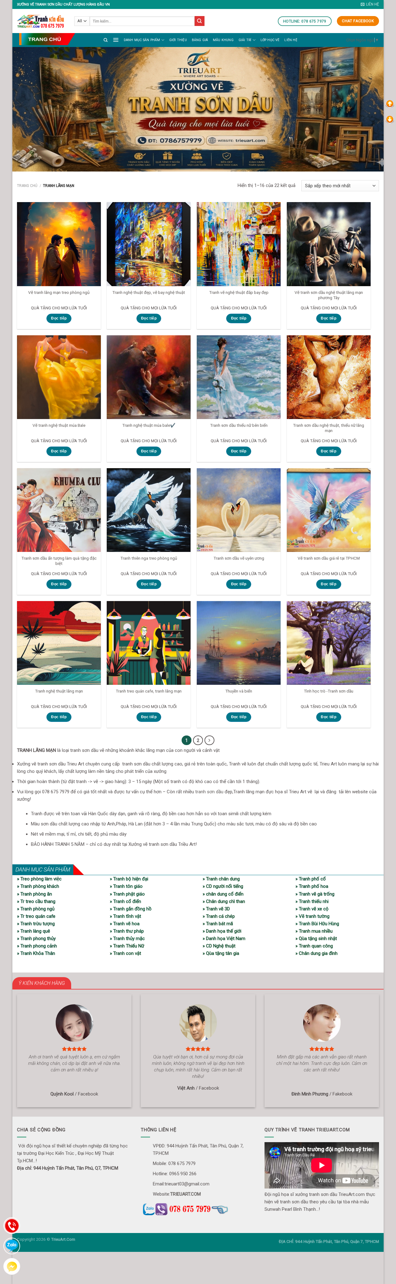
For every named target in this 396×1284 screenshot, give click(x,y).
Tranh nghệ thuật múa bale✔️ (148, 425)
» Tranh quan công (314, 946)
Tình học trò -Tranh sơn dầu (328, 691)
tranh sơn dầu (209, 792)
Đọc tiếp (59, 318)
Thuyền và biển (238, 691)
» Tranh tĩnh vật (125, 916)
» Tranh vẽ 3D (216, 909)
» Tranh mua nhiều (314, 931)
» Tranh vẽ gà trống (314, 894)
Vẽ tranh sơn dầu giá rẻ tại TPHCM (329, 558)
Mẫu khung (223, 40)
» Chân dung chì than (224, 901)
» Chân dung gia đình (316, 953)
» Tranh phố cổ (310, 879)
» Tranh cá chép (219, 916)
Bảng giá (200, 40)
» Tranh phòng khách (38, 886)
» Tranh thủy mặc (127, 938)
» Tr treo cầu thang (36, 901)
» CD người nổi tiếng (223, 886)
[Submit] (199, 21)
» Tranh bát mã (218, 923)
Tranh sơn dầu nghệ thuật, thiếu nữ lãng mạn (328, 428)
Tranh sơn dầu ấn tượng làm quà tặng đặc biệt (59, 561)
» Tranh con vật (125, 953)
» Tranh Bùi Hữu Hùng (317, 923)
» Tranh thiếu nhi (312, 901)
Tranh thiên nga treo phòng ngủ (148, 558)
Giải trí (245, 40)
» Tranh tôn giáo (126, 886)
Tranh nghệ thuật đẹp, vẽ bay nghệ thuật (148, 292)
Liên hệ (290, 40)
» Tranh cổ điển (125, 901)
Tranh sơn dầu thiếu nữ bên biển (239, 425)
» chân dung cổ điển (223, 894)
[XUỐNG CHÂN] (389, 119)
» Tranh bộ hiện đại (129, 879)
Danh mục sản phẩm (142, 40)
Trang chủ (27, 186)
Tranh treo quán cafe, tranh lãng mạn (149, 691)
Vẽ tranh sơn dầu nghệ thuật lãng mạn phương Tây (329, 295)
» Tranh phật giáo (127, 894)
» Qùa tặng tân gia (221, 953)
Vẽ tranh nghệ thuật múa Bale (58, 425)
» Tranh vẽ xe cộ (312, 909)
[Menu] (115, 39)
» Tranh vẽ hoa (125, 923)
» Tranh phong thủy (36, 938)
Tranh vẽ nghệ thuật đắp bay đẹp (239, 292)
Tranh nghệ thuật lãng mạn (59, 691)
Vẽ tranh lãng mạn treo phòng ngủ (58, 292)
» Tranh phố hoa (311, 886)
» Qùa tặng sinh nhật (316, 938)
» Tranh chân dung (221, 879)
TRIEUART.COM (185, 1194)
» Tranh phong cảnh (37, 946)
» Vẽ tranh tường (312, 916)
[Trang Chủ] (47, 39)
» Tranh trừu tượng (36, 923)
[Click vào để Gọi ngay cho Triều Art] (198, 1208)
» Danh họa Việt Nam (224, 938)
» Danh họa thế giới (222, 931)
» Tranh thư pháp (127, 931)
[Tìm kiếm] (105, 40)
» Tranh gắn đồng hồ (131, 909)
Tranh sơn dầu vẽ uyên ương (238, 558)
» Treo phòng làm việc (39, 879)
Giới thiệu (178, 40)
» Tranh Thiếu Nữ (127, 946)
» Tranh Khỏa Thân (36, 953)
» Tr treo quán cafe (36, 916)
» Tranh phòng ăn (34, 894)
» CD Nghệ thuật (219, 946)
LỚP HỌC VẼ (270, 40)
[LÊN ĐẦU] (389, 103)
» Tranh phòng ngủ (35, 909)
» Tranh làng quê (33, 931)
